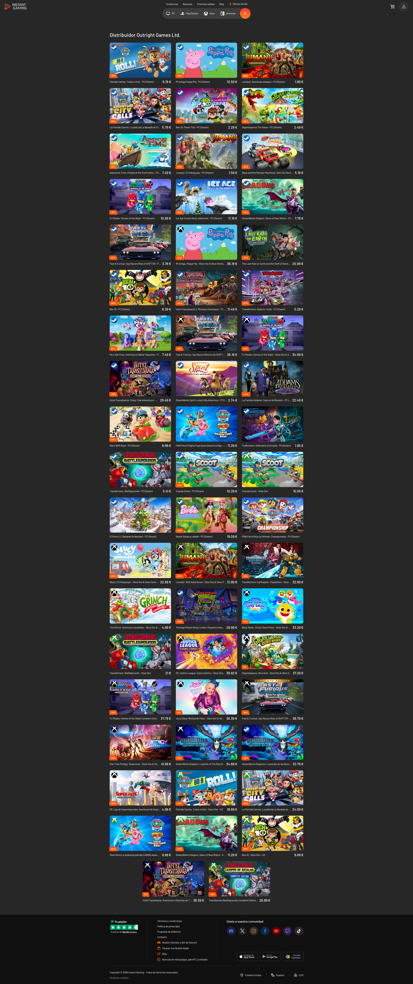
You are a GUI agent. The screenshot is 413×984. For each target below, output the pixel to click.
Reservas (187, 4)
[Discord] (231, 930)
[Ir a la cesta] (392, 6)
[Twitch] (287, 930)
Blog (221, 4)
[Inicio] (16, 7)
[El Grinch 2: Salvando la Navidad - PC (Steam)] (140, 515)
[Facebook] (265, 930)
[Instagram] (253, 930)
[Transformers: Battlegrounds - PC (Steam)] (140, 469)
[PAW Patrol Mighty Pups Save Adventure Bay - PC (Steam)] (206, 424)
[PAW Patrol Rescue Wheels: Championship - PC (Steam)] (272, 515)
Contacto (162, 937)
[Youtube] (276, 930)
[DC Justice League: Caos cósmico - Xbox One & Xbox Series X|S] (206, 651)
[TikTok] (298, 930)
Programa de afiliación (169, 931)
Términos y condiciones (169, 921)
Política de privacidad (168, 926)
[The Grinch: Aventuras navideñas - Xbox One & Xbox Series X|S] (140, 606)
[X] (242, 930)
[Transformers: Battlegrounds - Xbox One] (140, 651)
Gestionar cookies (119, 977)
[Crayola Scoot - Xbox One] (272, 469)
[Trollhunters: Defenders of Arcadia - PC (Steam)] (272, 424)
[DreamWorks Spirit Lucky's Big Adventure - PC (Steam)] (206, 378)
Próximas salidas (206, 4)
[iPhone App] (247, 956)
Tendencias (172, 4)
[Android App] (270, 956)
